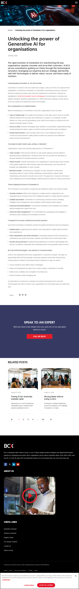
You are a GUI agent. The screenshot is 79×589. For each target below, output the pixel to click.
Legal (35, 570)
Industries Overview (10, 529)
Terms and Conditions (20, 570)
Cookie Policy (6, 579)
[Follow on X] (9, 464)
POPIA (30, 570)
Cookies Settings (29, 585)
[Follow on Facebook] (5, 464)
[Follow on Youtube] (18, 464)
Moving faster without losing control (53, 397)
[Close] (75, 576)
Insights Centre (8, 537)
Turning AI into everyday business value (21, 397)
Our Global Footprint (10, 542)
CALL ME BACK (39, 337)
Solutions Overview (10, 533)
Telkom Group (8, 550)
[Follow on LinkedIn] (13, 464)
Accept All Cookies (46, 585)
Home (10, 30)
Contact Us (7, 546)
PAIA (10, 570)
